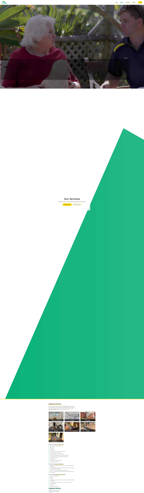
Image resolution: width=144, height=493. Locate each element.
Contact (140, 2)
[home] (4, 2)
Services (121, 2)
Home (116, 2)
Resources (128, 2)
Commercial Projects (76, 204)
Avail (50, 492)
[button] (134, 2)
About (133, 2)
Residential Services (67, 204)
